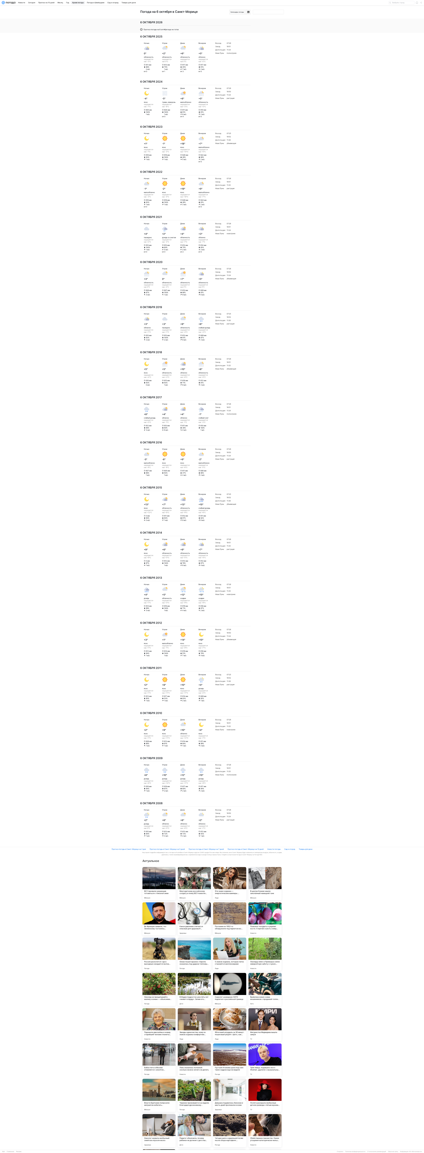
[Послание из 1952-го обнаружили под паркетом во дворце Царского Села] (229, 918)
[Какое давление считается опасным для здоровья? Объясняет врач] (194, 918)
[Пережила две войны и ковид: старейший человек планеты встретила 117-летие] (159, 1024)
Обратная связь (393, 1151)
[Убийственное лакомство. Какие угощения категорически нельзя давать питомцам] (265, 1130)
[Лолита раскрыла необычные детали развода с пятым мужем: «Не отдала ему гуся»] (265, 1095)
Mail (3, 1151)
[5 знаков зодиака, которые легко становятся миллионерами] (229, 954)
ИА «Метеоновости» (415, 1151)
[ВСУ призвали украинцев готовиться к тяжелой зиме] (159, 883)
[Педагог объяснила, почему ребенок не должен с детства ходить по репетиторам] (194, 1130)
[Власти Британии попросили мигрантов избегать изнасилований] (159, 1095)
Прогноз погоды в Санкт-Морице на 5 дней (167, 849)
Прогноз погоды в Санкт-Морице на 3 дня (129, 849)
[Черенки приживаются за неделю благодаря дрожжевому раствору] (194, 1095)
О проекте (340, 1151)
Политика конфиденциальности (355, 1151)
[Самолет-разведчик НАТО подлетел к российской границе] (229, 989)
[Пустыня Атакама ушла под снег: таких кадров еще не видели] (229, 1060)
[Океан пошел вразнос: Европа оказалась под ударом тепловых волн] (194, 954)
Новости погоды (274, 849)
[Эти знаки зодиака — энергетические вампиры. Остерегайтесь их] (229, 883)
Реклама (18, 1151)
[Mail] (3, 2)
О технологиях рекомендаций (376, 1151)
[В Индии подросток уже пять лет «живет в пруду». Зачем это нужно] (194, 989)
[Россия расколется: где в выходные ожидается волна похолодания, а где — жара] (159, 954)
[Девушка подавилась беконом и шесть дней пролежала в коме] (229, 1095)
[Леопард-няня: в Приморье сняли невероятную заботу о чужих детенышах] (265, 954)
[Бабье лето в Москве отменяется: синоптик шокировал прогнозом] (159, 1060)
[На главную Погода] (10, 2)
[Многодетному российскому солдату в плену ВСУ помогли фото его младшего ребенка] (194, 883)
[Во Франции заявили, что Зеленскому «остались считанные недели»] (159, 918)
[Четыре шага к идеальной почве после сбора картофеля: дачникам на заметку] (229, 1130)
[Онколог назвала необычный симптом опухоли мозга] (159, 1130)
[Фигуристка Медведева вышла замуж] (265, 1024)
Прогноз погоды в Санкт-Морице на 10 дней (246, 849)
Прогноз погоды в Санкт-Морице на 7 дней (206, 849)
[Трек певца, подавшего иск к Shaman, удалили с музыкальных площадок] (265, 1060)
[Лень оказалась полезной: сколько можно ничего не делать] (194, 1060)
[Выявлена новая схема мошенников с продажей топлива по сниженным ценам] (265, 989)
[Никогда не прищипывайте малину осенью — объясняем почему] (159, 989)
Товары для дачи (305, 849)
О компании (10, 1151)
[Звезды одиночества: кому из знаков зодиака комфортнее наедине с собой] (194, 1024)
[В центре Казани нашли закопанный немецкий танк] (265, 883)
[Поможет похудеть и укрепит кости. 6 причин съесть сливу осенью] (265, 918)
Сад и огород (289, 849)
